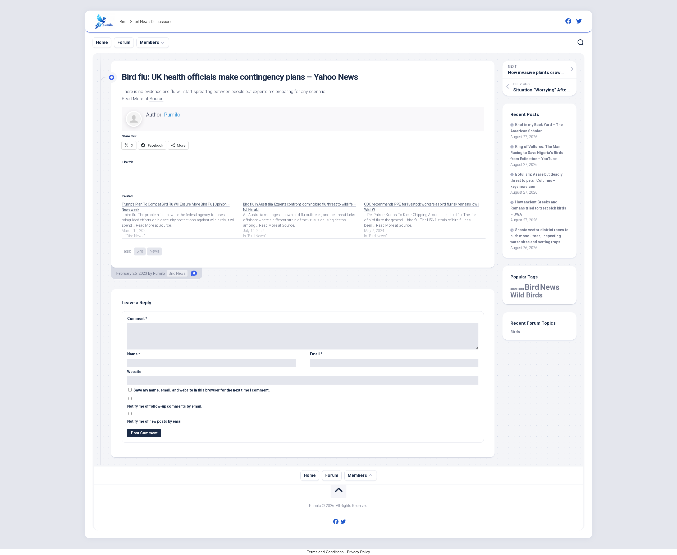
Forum (123, 42)
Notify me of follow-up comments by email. (164, 406)
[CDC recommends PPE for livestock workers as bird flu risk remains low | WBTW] (425, 220)
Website (134, 372)
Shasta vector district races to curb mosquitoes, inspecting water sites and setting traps (539, 236)
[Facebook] (568, 21)
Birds (515, 332)
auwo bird (517, 289)
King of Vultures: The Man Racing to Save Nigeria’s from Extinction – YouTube (536, 152)
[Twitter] (579, 21)
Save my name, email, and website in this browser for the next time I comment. (202, 390)
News (154, 251)
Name (133, 354)
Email (316, 354)
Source (156, 98)
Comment (137, 318)
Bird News (177, 273)
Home (102, 42)
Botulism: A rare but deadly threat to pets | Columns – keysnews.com (536, 180)
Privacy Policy (358, 552)
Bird (139, 251)
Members (149, 42)
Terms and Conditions (325, 552)
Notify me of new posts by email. (155, 421)
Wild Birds (526, 295)
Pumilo (172, 114)
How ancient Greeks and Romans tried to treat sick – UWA (538, 208)
